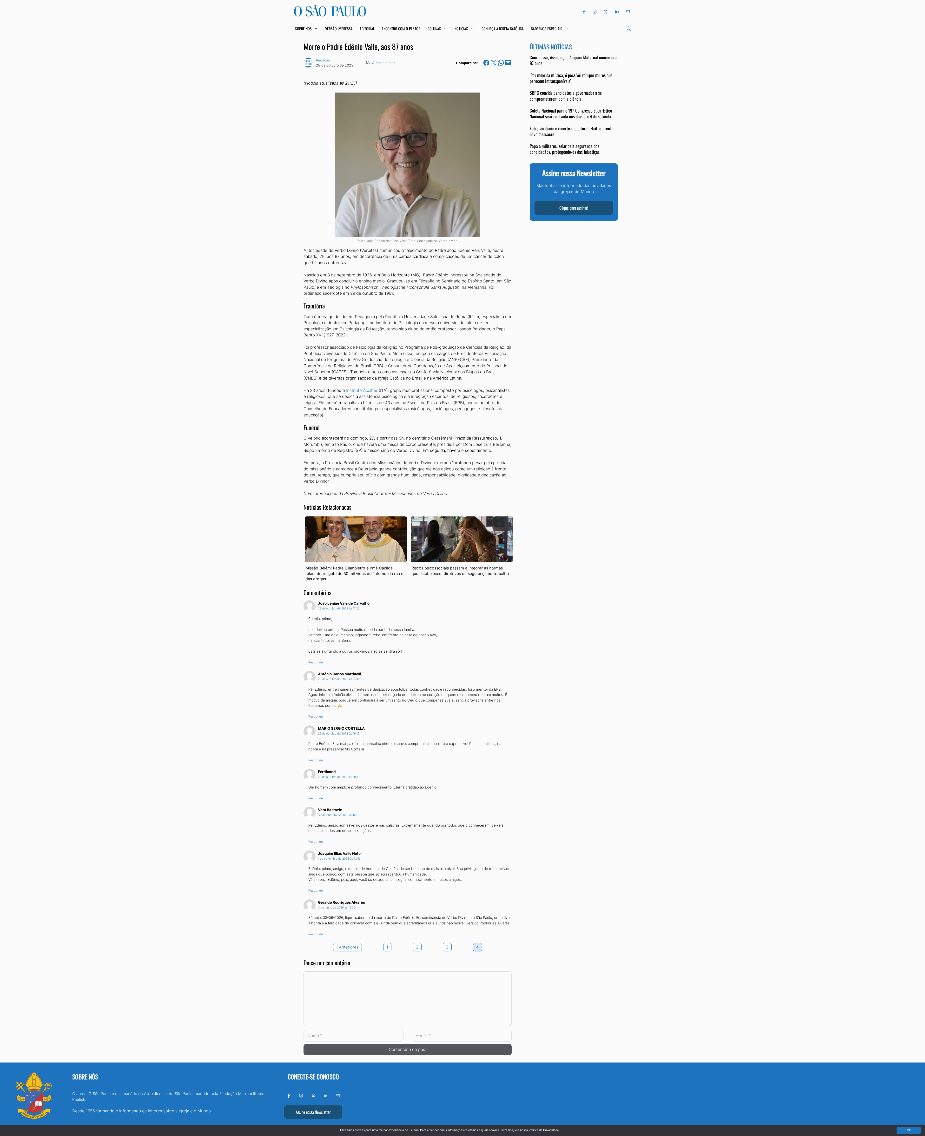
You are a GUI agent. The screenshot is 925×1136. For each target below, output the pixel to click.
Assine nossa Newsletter (313, 1112)
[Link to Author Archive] (308, 62)
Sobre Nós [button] (303, 29)
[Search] (629, 28)
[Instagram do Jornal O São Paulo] (595, 12)
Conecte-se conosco (313, 1076)
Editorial (367, 29)
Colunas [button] (434, 29)
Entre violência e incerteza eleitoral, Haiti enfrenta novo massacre (572, 131)
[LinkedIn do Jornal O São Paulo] (617, 12)
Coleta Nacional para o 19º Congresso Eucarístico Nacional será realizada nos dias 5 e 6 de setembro (572, 113)
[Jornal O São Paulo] (330, 15)
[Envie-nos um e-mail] (627, 12)
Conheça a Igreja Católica (503, 29)
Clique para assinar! (573, 208)
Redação (323, 60)
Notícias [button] (461, 29)
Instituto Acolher (361, 390)
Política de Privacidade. (544, 1130)
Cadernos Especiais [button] (546, 29)
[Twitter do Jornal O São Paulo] (606, 12)
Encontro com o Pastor (401, 29)
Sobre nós (85, 1076)
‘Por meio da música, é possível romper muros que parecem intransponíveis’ (571, 78)
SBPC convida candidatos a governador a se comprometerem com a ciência (566, 96)
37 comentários (383, 63)
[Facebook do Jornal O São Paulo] (584, 11)
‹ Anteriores (347, 947)
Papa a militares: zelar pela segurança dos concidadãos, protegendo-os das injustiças (565, 149)
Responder (316, 662)
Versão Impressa (339, 29)
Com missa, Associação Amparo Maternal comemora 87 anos (573, 60)
